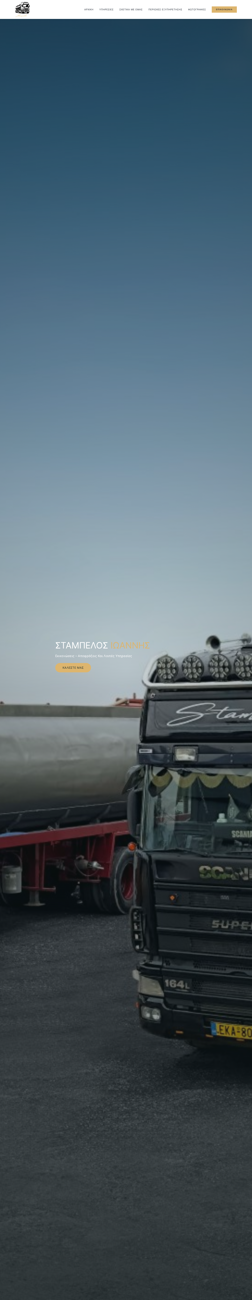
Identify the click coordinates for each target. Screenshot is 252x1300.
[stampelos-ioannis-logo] (22, 2)
